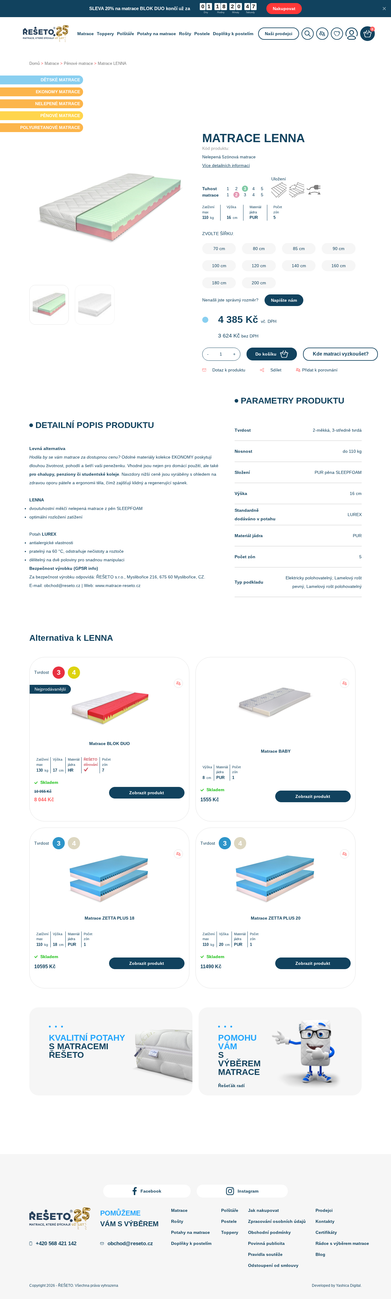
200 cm (259, 282)
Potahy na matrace (156, 33)
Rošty (185, 33)
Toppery (105, 33)
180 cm (219, 282)
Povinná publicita (266, 1243)
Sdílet (275, 369)
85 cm (299, 248)
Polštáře (125, 33)
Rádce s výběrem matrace (342, 1243)
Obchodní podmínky (269, 1232)
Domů (34, 63)
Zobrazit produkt (146, 792)
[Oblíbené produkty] (337, 34)
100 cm (219, 265)
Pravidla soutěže (265, 1254)
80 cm (259, 248)
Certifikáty (326, 1232)
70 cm (219, 248)
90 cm (339, 248)
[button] (317, 370)
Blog (320, 1254)
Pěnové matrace (78, 63)
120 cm (259, 265)
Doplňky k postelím (233, 33)
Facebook (151, 1191)
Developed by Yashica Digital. (337, 1285)
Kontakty (325, 1221)
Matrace (85, 33)
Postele (202, 33)
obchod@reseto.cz (62, 585)
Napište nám (284, 300)
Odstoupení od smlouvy (273, 1265)
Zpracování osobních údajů (277, 1221)
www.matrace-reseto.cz (118, 585)
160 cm (338, 265)
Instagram (248, 1191)
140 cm (299, 265)
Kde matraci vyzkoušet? (341, 353)
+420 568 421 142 (56, 1243)
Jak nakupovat (263, 1210)
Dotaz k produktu (228, 369)
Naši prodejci (278, 33)
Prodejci (324, 1210)
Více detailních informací (226, 165)
